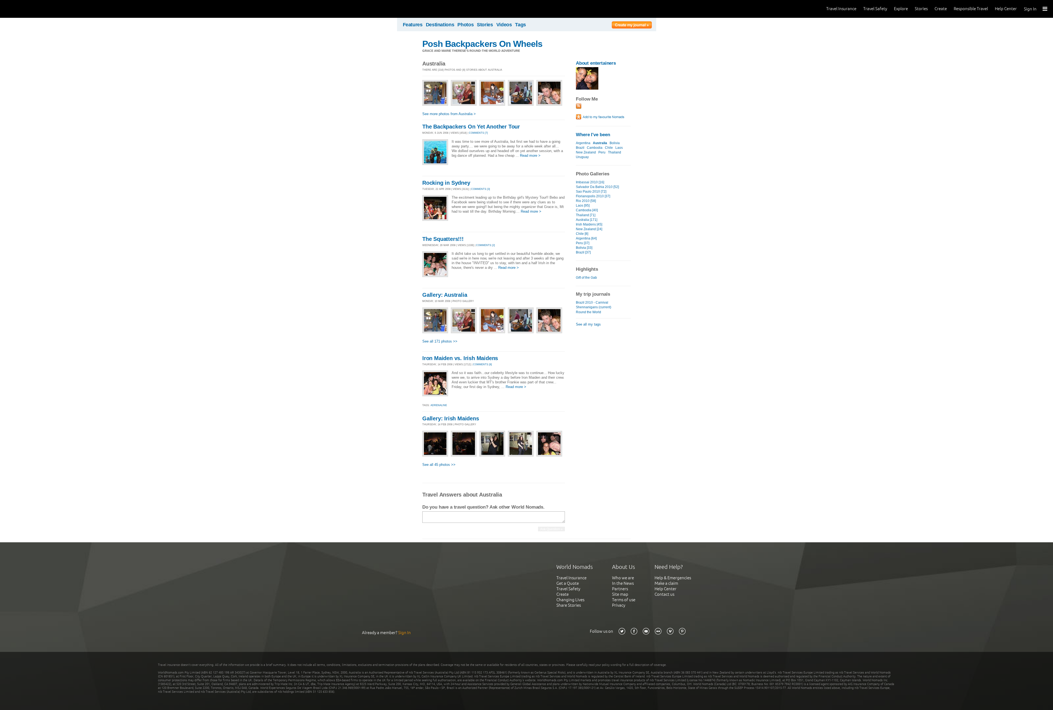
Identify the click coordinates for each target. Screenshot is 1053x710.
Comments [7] (478, 133)
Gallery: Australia (444, 295)
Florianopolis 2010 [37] (593, 196)
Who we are (623, 577)
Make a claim (666, 583)
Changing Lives (570, 599)
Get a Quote (567, 583)
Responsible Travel (971, 8)
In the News (623, 583)
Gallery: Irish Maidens (450, 418)
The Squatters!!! (443, 239)
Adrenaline (439, 405)
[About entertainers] (587, 88)
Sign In (1030, 9)
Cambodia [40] (587, 210)
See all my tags (588, 324)
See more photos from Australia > (449, 114)
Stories (921, 8)
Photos (465, 24)
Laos (619, 148)
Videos (504, 24)
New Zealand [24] (589, 229)
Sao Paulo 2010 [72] (591, 191)
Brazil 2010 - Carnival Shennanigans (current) (593, 305)
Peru (601, 152)
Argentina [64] (586, 238)
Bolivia (615, 143)
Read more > (530, 155)
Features (413, 24)
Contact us (664, 594)
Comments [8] (482, 364)
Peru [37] (582, 243)
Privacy (618, 605)
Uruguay (582, 157)
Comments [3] (480, 189)
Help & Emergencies (673, 577)
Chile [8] (582, 234)
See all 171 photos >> (439, 341)
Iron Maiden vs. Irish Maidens (460, 358)
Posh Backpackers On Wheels (482, 44)
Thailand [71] (585, 215)
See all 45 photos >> (438, 465)
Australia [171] (586, 220)
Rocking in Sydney (446, 183)
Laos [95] (583, 205)
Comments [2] (485, 245)
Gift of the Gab (586, 278)
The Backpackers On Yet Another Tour (471, 127)
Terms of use (623, 599)
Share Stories (568, 605)
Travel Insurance (841, 8)
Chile (609, 148)
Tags (520, 24)
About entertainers (596, 63)
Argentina (583, 143)
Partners (620, 588)
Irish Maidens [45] (589, 224)
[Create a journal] (631, 25)
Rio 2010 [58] (586, 201)
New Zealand (586, 152)
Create (941, 8)
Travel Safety (875, 8)
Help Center (1006, 8)
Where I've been (593, 134)
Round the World (588, 312)
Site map (620, 594)
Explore (901, 8)
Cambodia (594, 148)
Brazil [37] (583, 252)
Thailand (614, 152)
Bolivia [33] (584, 248)
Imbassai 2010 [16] (590, 182)
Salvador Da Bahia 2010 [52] (597, 187)
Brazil (580, 148)
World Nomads (29, 9)
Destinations (440, 24)
